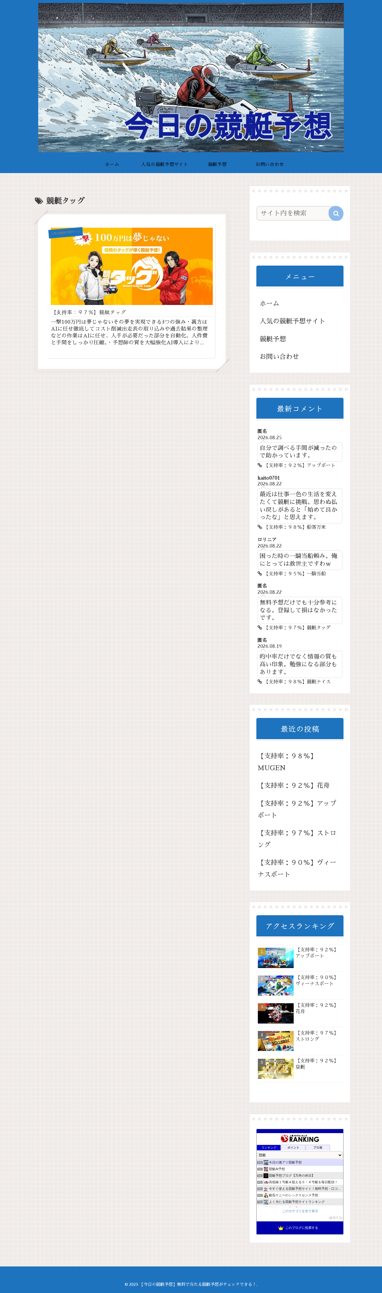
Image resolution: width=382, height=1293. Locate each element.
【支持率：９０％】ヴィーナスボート (297, 868)
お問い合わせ (279, 357)
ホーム (269, 303)
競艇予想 (273, 339)
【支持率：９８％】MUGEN (287, 762)
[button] (336, 213)
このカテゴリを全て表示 (300, 1211)
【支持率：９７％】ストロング (297, 839)
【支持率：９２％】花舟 (294, 785)
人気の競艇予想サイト (292, 321)
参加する (336, 1217)
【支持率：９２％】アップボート (297, 809)
